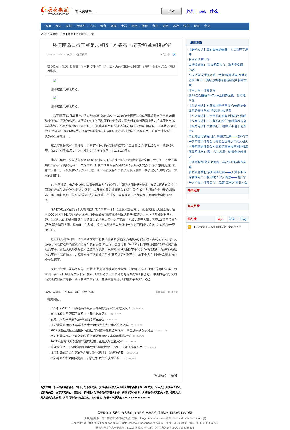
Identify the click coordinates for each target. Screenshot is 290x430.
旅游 (166, 26)
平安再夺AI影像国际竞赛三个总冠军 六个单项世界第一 (86, 358)
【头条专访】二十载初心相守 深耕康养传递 (217, 121)
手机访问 (163, 412)
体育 (145, 26)
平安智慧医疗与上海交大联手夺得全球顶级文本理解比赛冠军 (91, 336)
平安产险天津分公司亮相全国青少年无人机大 (218, 141)
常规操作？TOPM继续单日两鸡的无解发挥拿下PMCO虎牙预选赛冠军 (96, 347)
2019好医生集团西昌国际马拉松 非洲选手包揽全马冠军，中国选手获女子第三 (102, 330)
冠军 (91, 292)
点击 (221, 219)
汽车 (93, 26)
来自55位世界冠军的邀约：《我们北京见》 (79, 313)
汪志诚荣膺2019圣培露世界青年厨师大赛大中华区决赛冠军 (90, 324)
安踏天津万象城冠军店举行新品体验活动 (77, 319)
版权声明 (139, 412)
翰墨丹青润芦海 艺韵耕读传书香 (210, 110)
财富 (197, 26)
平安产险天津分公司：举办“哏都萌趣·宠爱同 (218, 75)
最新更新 (196, 42)
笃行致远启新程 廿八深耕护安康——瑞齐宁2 (218, 136)
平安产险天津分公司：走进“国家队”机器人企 (218, 182)
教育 (103, 26)
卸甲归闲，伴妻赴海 (202, 90)
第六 (84, 292)
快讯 (186, 26)
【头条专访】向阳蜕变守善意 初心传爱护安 (217, 105)
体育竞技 (81, 34)
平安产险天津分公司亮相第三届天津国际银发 (218, 146)
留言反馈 (187, 412)
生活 (124, 26)
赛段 (77, 292)
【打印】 (173, 375)
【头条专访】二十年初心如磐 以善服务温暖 (217, 116)
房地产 (80, 26)
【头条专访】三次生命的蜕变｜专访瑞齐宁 (217, 226)
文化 (207, 26)
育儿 (155, 26)
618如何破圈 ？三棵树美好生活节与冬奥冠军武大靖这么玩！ (91, 308)
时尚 (134, 26)
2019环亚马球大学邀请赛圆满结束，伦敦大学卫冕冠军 (87, 341)
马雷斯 (57, 292)
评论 (232, 219)
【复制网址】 (160, 375)
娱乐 (59, 26)
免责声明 (151, 412)
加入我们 (127, 412)
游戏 (176, 26)
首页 (48, 26)
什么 (214, 11)
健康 (114, 26)
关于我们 (103, 412)
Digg (243, 219)
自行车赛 (68, 292)
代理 (191, 11)
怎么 (202, 11)
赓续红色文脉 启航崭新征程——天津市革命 (217, 172)
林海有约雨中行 (199, 59)
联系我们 (115, 412)
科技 (69, 26)
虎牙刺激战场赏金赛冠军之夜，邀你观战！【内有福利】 (88, 352)
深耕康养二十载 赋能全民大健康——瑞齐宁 (217, 177)
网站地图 (175, 412)
